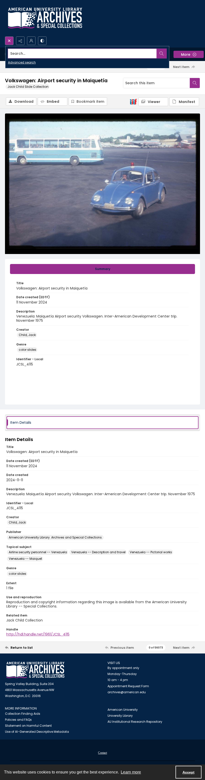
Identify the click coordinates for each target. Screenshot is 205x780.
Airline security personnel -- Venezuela (38, 552)
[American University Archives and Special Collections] (35, 670)
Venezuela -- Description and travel (98, 552)
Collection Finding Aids (22, 714)
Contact (102, 752)
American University (123, 710)
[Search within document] (195, 83)
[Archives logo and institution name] (45, 18)
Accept (188, 772)
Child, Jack (27, 335)
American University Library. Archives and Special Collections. (55, 537)
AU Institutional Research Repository (135, 722)
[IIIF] (133, 101)
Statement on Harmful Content (28, 726)
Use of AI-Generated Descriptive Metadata (37, 732)
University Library (120, 716)
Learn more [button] (131, 772)
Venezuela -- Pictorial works (151, 552)
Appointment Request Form (128, 686)
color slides (27, 350)
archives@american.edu (127, 692)
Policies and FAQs (18, 720)
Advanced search (22, 62)
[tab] (102, 269)
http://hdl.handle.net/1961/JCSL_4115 (38, 634)
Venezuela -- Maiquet (25, 558)
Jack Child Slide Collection (28, 86)
